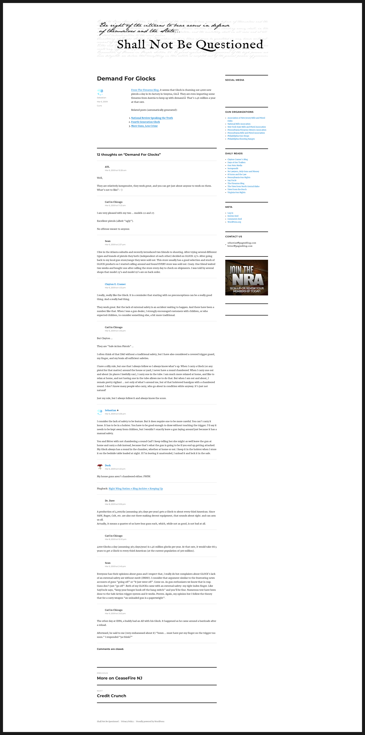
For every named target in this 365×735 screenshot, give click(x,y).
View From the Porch (237, 189)
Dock (108, 465)
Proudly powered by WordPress (150, 721)
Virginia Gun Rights (237, 192)
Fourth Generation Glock (145, 121)
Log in (230, 213)
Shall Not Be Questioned (108, 721)
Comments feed (235, 219)
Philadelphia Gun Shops (238, 136)
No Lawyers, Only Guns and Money (243, 171)
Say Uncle (232, 180)
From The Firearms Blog (145, 89)
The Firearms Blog (236, 183)
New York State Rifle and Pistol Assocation (247, 127)
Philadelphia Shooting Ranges (241, 139)
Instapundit (233, 168)
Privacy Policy (127, 721)
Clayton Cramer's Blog (238, 159)
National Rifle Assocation (239, 124)
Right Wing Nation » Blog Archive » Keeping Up (136, 488)
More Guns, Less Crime (144, 125)
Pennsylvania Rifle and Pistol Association (246, 133)
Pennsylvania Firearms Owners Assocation (247, 130)
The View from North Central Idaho (243, 186)
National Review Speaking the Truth (152, 117)
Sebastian (101, 97)
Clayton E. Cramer (115, 284)
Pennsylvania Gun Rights (239, 177)
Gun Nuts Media (235, 165)
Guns (99, 105)
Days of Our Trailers (237, 162)
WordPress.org (234, 222)
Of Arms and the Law (237, 174)
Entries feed (233, 216)
